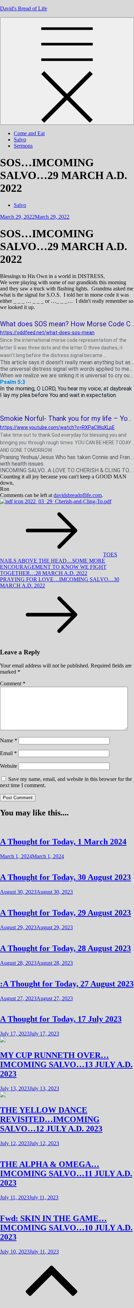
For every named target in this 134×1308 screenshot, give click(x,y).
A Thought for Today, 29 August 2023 (65, 912)
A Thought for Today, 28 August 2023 (65, 948)
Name (8, 740)
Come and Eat (29, 133)
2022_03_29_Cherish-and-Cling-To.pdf (67, 501)
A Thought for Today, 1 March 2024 (63, 841)
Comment (12, 683)
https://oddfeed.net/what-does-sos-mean (47, 332)
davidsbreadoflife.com (78, 495)
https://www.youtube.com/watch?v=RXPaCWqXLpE (57, 427)
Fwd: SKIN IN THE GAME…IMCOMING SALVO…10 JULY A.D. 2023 (66, 1227)
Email (8, 753)
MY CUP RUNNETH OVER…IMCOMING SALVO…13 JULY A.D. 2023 (66, 1064)
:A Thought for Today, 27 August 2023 (67, 983)
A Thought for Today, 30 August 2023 (65, 877)
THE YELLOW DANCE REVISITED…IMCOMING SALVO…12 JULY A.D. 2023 (51, 1119)
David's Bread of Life (23, 8)
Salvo (20, 139)
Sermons (23, 146)
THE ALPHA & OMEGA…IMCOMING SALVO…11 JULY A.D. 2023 (66, 1173)
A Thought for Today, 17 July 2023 (61, 1018)
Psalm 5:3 (12, 382)
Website (8, 766)
